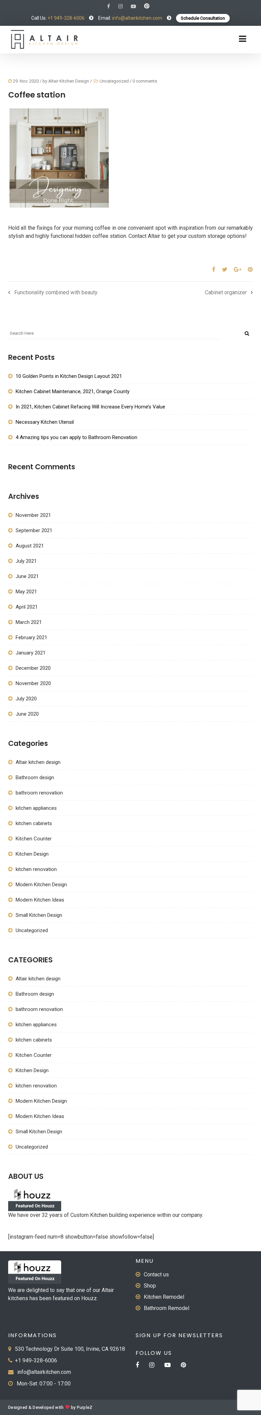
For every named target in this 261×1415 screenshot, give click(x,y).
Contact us (156, 1274)
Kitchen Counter (34, 839)
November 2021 (33, 515)
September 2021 (34, 530)
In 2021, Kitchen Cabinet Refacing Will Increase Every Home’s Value (90, 407)
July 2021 (26, 561)
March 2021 (29, 622)
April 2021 (27, 607)
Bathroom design (35, 777)
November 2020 (33, 683)
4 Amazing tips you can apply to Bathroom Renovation (76, 437)
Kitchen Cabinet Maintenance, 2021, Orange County (72, 391)
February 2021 (31, 637)
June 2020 (27, 714)
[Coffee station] (211, 269)
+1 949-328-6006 (66, 18)
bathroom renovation (39, 793)
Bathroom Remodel (166, 1308)
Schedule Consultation (203, 18)
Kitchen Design (32, 854)
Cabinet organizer (226, 292)
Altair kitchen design (38, 762)
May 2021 (26, 592)
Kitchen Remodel (164, 1297)
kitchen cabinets (34, 823)
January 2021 (31, 653)
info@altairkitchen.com (136, 18)
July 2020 (26, 699)
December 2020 (33, 668)
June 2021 (27, 576)
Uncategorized (114, 81)
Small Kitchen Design (39, 915)
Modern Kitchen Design (42, 884)
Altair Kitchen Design (68, 81)
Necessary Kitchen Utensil (45, 422)
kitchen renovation (36, 869)
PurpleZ (85, 1407)
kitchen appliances (36, 808)
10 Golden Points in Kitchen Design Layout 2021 (69, 376)
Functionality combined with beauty (56, 292)
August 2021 (30, 546)
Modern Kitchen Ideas (40, 900)
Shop (150, 1285)
